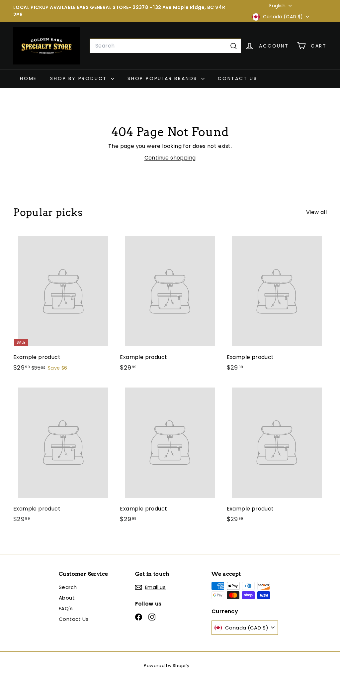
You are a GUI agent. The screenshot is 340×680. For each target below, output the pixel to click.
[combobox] (165, 46)
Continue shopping (170, 158)
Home (28, 78)
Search (68, 587)
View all (316, 212)
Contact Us (237, 78)
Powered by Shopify (166, 665)
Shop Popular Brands (164, 78)
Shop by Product (79, 78)
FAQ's (66, 608)
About (67, 597)
